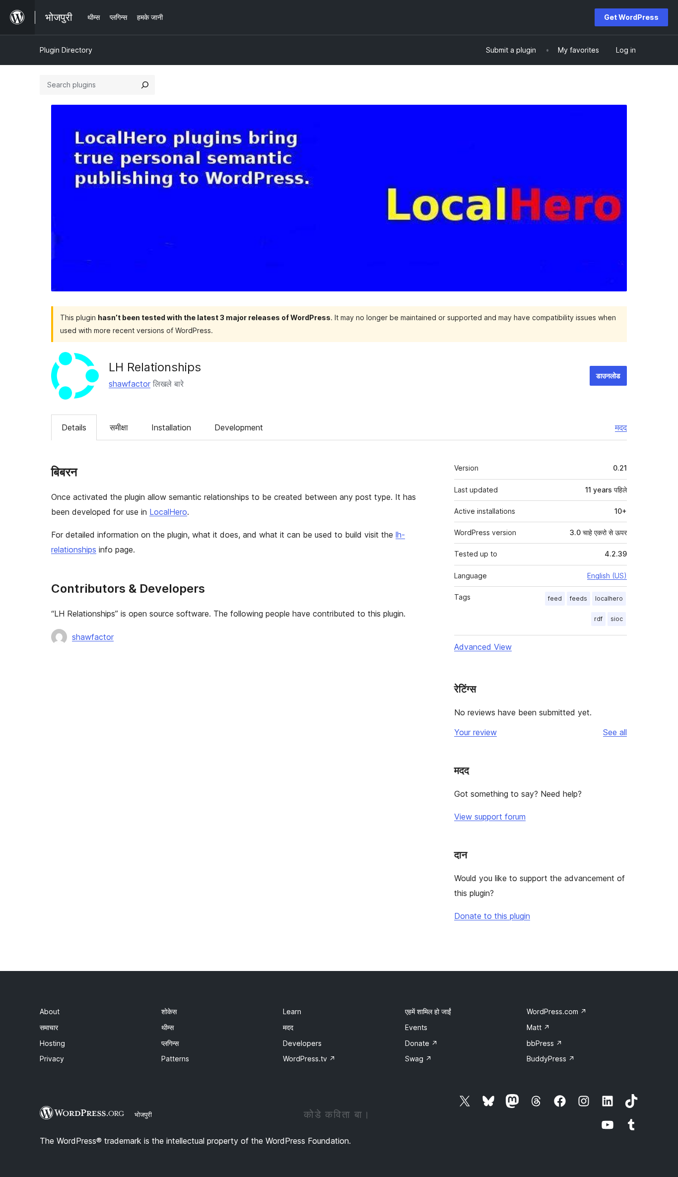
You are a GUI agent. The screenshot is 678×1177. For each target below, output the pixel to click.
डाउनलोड (608, 375)
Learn (292, 1011)
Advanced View (483, 647)
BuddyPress (551, 1058)
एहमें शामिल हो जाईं (428, 1011)
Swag (418, 1058)
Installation (171, 427)
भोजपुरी (143, 1114)
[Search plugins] (145, 85)
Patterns (175, 1058)
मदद (621, 427)
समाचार (49, 1027)
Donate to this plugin (492, 916)
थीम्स (167, 1027)
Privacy (52, 1058)
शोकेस (169, 1011)
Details (74, 427)
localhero (609, 598)
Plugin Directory (66, 50)
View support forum (490, 817)
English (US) (607, 575)
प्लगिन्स (170, 1043)
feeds (578, 598)
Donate (421, 1043)
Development (238, 427)
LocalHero (168, 512)
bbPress (544, 1043)
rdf (598, 619)
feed (555, 598)
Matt (538, 1027)
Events (416, 1027)
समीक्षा (119, 427)
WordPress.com (557, 1011)
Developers (302, 1043)
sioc (616, 619)
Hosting (52, 1043)
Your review (475, 732)
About (50, 1011)
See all (615, 732)
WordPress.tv (309, 1058)
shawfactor (129, 384)
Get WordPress (631, 17)
